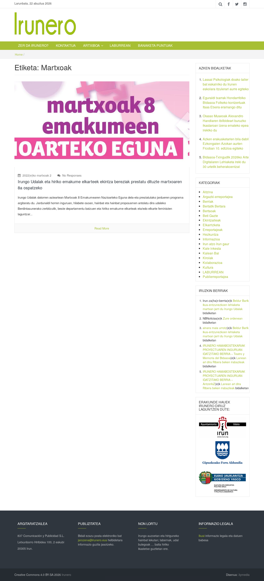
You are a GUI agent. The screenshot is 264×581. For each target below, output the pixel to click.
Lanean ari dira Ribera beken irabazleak (224, 360)
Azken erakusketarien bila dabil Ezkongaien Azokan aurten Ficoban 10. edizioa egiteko (226, 144)
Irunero (66, 575)
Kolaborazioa (212, 262)
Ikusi (202, 536)
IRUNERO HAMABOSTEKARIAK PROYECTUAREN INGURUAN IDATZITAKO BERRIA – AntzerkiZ (224, 377)
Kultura (208, 267)
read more (101, 228)
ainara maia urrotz (215, 328)
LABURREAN (120, 45)
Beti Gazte (210, 215)
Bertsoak (209, 211)
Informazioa (211, 239)
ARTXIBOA (91, 45)
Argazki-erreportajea (218, 196)
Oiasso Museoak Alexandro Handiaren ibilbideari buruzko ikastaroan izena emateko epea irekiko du (226, 123)
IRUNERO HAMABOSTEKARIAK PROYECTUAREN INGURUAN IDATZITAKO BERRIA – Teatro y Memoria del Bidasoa (224, 351)
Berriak (208, 201)
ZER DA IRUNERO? (33, 45)
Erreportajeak (213, 229)
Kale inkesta (212, 248)
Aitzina (208, 192)
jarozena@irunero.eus (92, 540)
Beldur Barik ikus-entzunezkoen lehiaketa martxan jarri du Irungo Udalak (226, 305)
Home (19, 54)
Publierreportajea (215, 276)
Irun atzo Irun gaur (216, 243)
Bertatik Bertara (214, 206)
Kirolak (208, 257)
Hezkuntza (210, 234)
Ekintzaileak (212, 220)
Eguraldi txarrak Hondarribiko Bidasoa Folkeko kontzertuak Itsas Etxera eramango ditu (224, 102)
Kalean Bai (211, 253)
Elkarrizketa (211, 225)
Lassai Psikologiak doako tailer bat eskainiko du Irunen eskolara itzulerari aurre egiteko (226, 84)
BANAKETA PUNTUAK (155, 45)
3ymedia (244, 575)
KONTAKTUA (66, 45)
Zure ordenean (233, 318)
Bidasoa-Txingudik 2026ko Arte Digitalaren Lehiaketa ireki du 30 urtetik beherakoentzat (226, 162)
